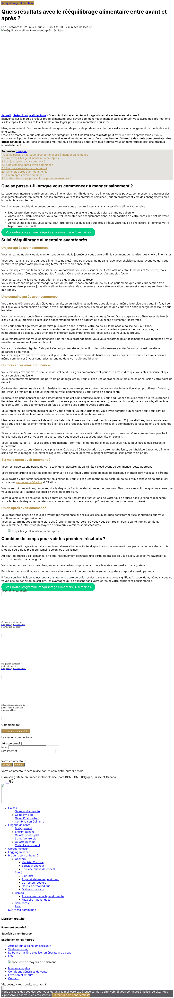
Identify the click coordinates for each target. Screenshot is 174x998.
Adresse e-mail (11, 743)
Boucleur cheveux (33, 865)
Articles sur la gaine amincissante (29, 945)
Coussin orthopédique (36, 886)
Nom (4, 747)
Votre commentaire (14, 761)
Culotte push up (25, 842)
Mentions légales (19, 968)
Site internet (9, 751)
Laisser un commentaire (16, 731)
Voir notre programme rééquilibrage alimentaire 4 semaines (48, 232)
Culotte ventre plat (27, 835)
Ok (54, 995)
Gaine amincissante (27, 811)
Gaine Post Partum (27, 818)
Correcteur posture (34, 882)
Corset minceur (18, 848)
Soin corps (22, 903)
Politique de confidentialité (73, 995)
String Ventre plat (26, 838)
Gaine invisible (24, 814)
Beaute (19, 892)
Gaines (12, 808)
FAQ (10, 956)
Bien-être (27, 875)
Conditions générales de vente (27, 971)
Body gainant (23, 828)
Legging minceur (19, 852)
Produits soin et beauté (23, 855)
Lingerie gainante (19, 825)
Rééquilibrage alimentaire (17, 3)
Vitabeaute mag (18, 949)
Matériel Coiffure (33, 862)
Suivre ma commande (22, 909)
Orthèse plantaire (33, 889)
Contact (13, 978)
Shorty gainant (24, 831)
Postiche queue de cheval (38, 869)
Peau (18, 906)
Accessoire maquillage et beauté (43, 896)
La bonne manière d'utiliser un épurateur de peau (39, 952)
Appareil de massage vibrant (40, 879)
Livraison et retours (20, 975)
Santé (18, 872)
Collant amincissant (27, 845)
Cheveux (20, 859)
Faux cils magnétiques (36, 899)
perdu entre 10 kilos (29, 482)
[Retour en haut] (2, 988)
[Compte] (11, 782)
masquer (21, 151)
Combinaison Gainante (29, 821)
